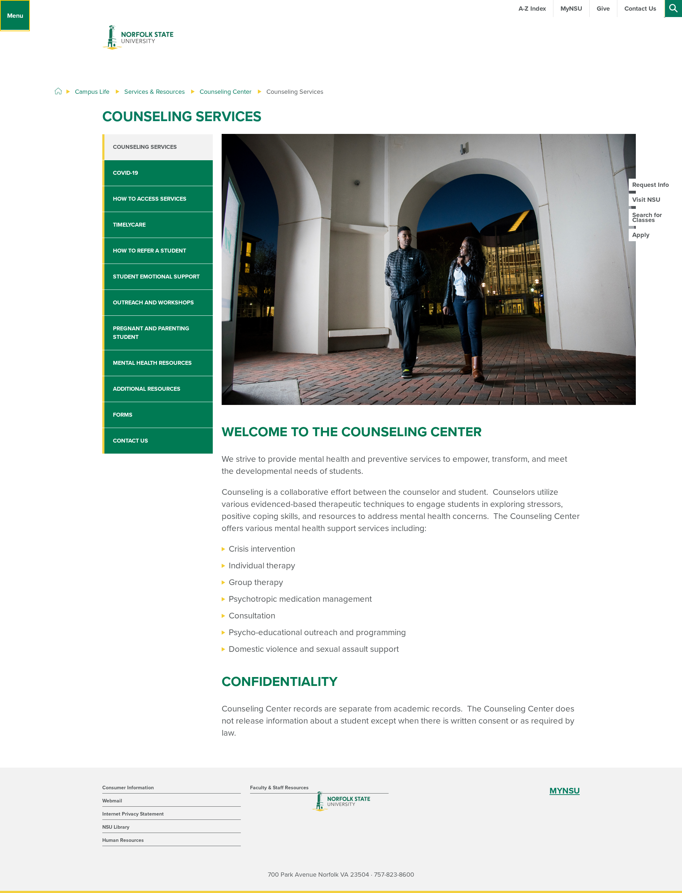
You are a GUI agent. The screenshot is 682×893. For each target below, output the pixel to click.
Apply (640, 235)
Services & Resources (154, 92)
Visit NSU (646, 200)
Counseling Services (145, 147)
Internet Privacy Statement (133, 814)
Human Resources (123, 840)
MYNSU (565, 791)
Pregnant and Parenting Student (151, 333)
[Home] (58, 91)
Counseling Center (225, 92)
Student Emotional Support (156, 276)
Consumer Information (128, 788)
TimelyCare (129, 224)
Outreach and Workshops (153, 302)
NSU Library (115, 827)
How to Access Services (149, 198)
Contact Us (130, 440)
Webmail (112, 801)
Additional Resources (146, 389)
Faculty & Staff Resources (279, 788)
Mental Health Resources (152, 363)
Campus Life (92, 92)
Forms (122, 414)
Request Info (650, 185)
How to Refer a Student (149, 250)
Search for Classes (647, 217)
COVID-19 (125, 173)
